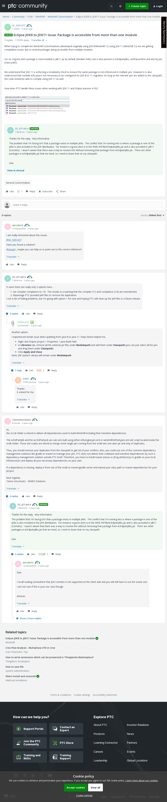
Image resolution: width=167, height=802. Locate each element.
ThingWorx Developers (18, 661)
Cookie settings (82, 694)
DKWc (26, 378)
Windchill (40, 16)
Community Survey (164, 32)
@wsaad (10, 249)
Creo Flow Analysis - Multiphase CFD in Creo (30, 647)
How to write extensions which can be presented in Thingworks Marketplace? (50, 657)
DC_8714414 (21, 128)
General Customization (18, 182)
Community (18, 16)
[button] (4, 6)
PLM (30, 16)
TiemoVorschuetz (21, 419)
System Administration (17, 670)
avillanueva (23, 322)
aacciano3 (17, 225)
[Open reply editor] (83, 205)
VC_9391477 (18, 25)
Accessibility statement (105, 694)
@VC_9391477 (13, 239)
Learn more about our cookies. (141, 780)
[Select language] (120, 6)
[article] (83, 245)
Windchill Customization (60, 16)
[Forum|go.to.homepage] (27, 6)
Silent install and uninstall (21, 676)
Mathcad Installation (16, 680)
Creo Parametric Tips (17, 651)
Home (6, 16)
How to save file (14, 666)
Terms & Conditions (60, 694)
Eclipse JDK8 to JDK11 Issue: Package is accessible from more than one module (50, 638)
